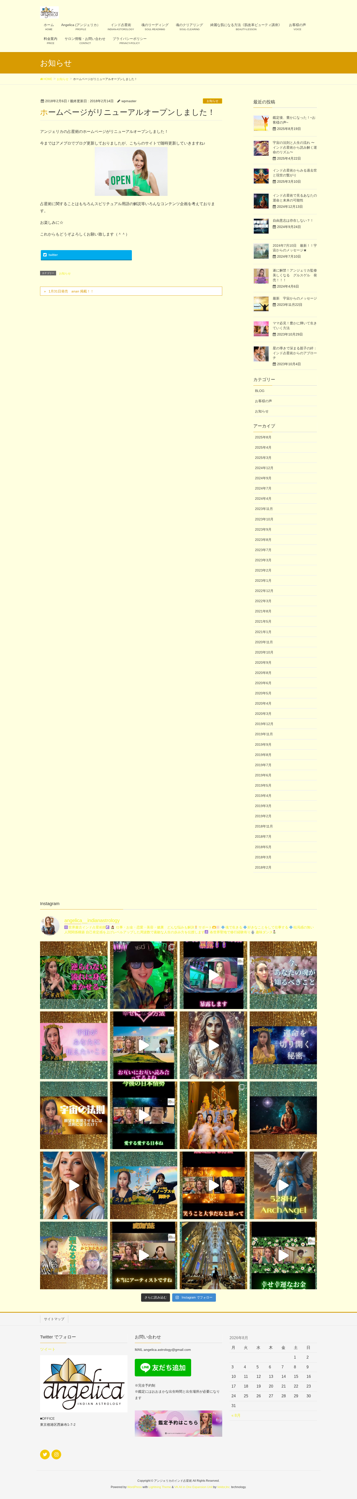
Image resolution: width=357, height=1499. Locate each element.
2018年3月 (263, 857)
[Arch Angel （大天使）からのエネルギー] (283, 1185)
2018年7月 (263, 836)
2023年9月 (263, 529)
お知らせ (212, 101)
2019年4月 (263, 796)
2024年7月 (263, 488)
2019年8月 (263, 755)
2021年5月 (263, 621)
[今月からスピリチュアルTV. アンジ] (283, 975)
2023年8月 (263, 540)
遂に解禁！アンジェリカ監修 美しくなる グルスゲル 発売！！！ (296, 275)
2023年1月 (263, 580)
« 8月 (236, 1415)
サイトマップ (54, 1319)
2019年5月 (263, 785)
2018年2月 (263, 867)
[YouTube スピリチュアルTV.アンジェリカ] (74, 975)
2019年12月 (264, 724)
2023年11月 (264, 509)
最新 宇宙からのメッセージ (295, 298)
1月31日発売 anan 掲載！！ (71, 291)
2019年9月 (263, 744)
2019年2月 (263, 816)
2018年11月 (264, 826)
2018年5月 (263, 847)
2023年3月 (263, 560)
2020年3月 (263, 714)
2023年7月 (263, 550)
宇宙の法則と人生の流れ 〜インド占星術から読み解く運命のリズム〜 (295, 147)
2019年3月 (263, 806)
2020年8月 (263, 673)
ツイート (48, 1349)
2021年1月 (263, 632)
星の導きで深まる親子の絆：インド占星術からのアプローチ (295, 353)
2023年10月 (264, 519)
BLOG (259, 391)
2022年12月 (264, 591)
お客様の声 (263, 401)
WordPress (134, 1487)
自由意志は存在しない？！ (293, 220)
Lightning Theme (160, 1487)
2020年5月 (263, 693)
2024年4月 (263, 498)
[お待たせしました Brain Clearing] (213, 1045)
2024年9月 (263, 478)
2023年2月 (263, 570)
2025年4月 (263, 447)
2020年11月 (264, 642)
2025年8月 (263, 437)
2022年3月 (263, 601)
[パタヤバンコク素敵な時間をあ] (144, 975)
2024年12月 (264, 468)
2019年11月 (264, 734)
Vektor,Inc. (223, 1487)
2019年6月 (263, 775)
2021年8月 (263, 611)
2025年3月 (263, 458)
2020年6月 (263, 683)
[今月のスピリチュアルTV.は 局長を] (74, 1255)
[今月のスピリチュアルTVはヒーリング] (144, 1185)
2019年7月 (263, 765)
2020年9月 (263, 662)
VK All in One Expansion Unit (193, 1487)
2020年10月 (264, 652)
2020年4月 (263, 703)
